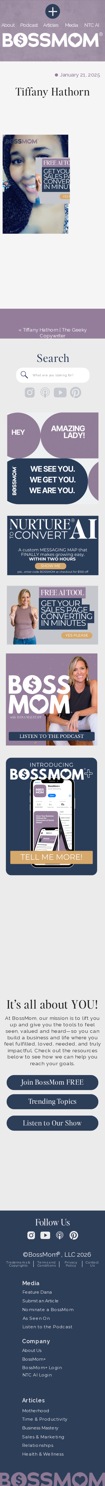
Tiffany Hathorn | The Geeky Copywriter (55, 333)
